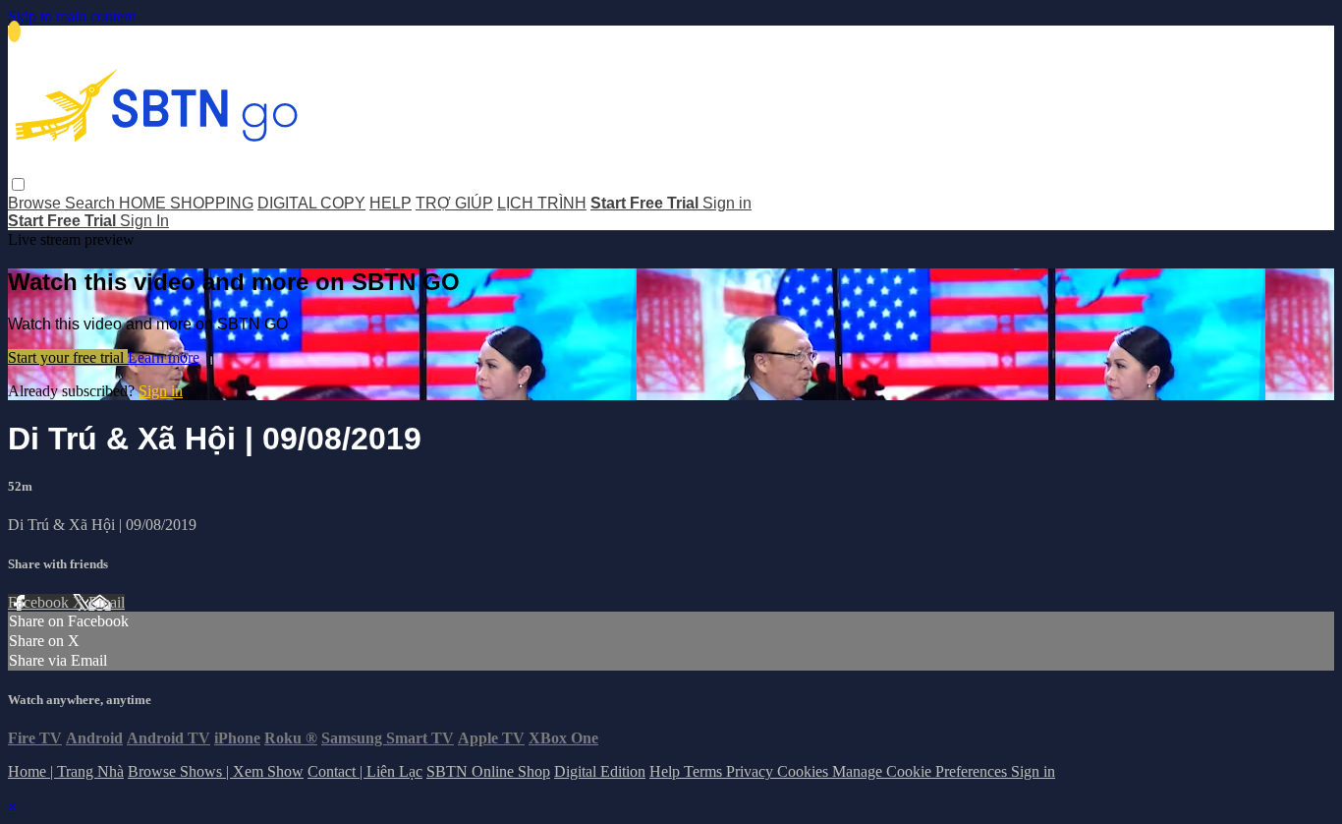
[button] (18, 184)
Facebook (40, 602)
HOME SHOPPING (186, 203)
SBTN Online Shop (488, 771)
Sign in (727, 203)
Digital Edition (599, 771)
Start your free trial (68, 357)
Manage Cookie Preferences (921, 771)
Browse (36, 203)
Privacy (751, 771)
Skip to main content (72, 16)
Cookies (804, 771)
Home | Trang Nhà (66, 771)
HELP (390, 203)
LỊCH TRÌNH (542, 203)
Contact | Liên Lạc (365, 771)
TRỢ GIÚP (454, 203)
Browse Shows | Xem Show (216, 771)
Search (92, 203)
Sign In (144, 220)
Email (106, 602)
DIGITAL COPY (311, 203)
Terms (705, 771)
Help (666, 771)
